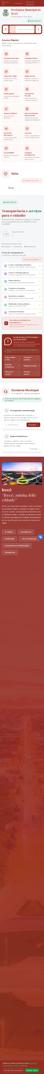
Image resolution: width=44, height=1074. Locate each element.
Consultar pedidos (27, 358)
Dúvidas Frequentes (9, 366)
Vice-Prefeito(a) (29, 539)
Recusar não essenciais (13, 1070)
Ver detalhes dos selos (31, 181)
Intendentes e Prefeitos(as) (17, 545)
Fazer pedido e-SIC (10, 358)
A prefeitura (25, 532)
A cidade (9, 532)
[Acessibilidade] (38, 29)
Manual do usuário (9, 373)
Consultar (32, 425)
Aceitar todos (32, 1070)
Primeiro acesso (27, 373)
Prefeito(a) (9, 539)
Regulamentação (30, 366)
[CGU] (11, 188)
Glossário (19, 3)
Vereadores (10, 552)
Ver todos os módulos (31, 259)
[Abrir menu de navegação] (5, 29)
